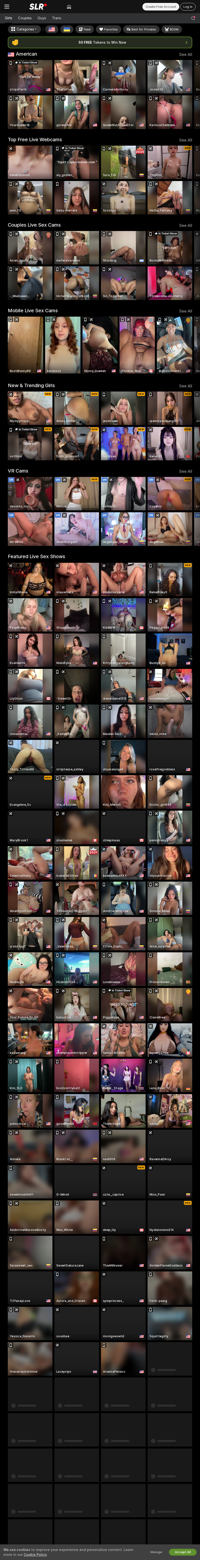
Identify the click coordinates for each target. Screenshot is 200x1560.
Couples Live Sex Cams (34, 225)
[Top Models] (69, 6)
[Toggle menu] (7, 6)
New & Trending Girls (31, 385)
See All (185, 54)
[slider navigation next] (190, 94)
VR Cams (18, 471)
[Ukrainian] (66, 29)
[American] (51, 29)
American (26, 54)
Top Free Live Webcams (35, 139)
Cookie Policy (35, 1555)
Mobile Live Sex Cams (33, 310)
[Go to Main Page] (38, 6)
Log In (187, 7)
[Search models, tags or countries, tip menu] (193, 18)
